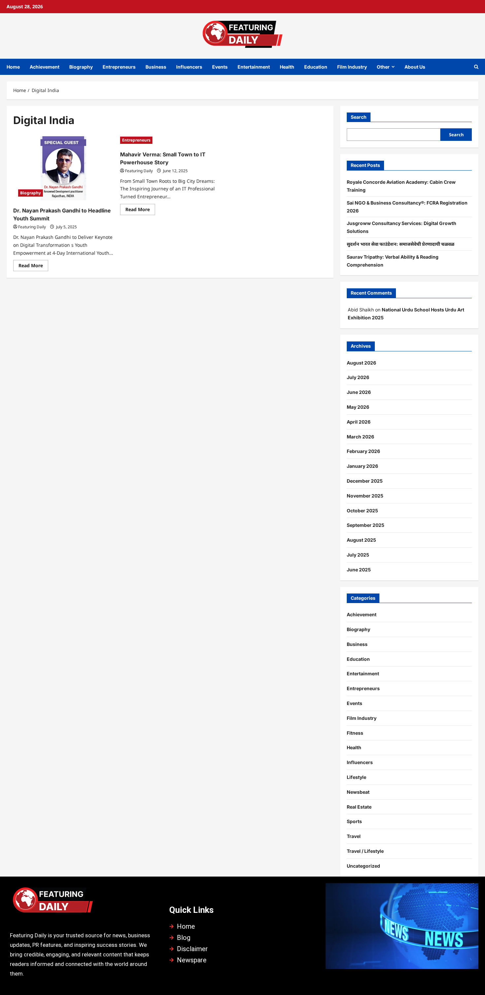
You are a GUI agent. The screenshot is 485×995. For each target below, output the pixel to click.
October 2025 (362, 510)
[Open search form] (476, 67)
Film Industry (352, 67)
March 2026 (360, 436)
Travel (354, 836)
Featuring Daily (32, 227)
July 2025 (358, 555)
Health (287, 67)
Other (383, 67)
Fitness (355, 733)
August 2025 (361, 540)
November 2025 (365, 495)
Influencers (189, 67)
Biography (81, 67)
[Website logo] (83, 902)
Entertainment (254, 67)
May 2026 (358, 407)
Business (156, 67)
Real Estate (359, 807)
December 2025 (365, 481)
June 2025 (359, 569)
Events (220, 67)
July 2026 (358, 377)
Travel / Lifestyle (365, 851)
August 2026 (361, 363)
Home (13, 67)
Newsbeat (358, 792)
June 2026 (359, 392)
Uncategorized (363, 866)
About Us (414, 67)
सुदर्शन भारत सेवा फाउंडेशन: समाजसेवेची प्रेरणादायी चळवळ (400, 244)
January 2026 (362, 466)
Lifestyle (356, 777)
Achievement (44, 67)
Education (315, 67)
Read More (33, 264)
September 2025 (365, 525)
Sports (354, 821)
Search (359, 117)
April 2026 (359, 422)
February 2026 (363, 451)
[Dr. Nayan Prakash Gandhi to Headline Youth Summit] (63, 168)
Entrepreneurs (119, 67)
